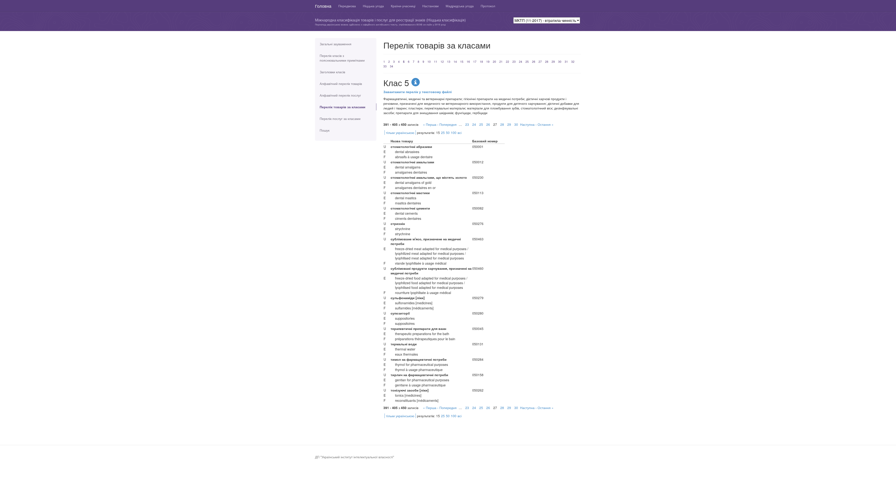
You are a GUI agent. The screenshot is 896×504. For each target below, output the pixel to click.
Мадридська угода (460, 6)
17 (474, 61)
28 (546, 61)
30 (559, 61)
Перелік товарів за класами (342, 107)
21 (501, 61)
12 (442, 61)
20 (494, 61)
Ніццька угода (373, 6)
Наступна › (528, 124)
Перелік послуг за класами (340, 118)
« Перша (429, 124)
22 (507, 61)
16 (468, 61)
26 (533, 61)
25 (527, 61)
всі (460, 132)
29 (553, 61)
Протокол (488, 6)
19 (488, 61)
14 (455, 61)
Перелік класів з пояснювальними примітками (342, 58)
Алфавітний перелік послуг (340, 95)
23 (514, 61)
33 (385, 66)
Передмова (347, 6)
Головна (323, 6)
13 (448, 61)
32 (572, 61)
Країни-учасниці (403, 6)
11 (435, 61)
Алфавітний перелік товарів (341, 83)
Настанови (430, 6)
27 (540, 61)
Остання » (545, 124)
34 (391, 66)
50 (448, 132)
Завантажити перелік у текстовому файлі (417, 91)
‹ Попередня (447, 124)
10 (429, 61)
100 (453, 132)
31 (566, 61)
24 (520, 61)
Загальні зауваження (335, 44)
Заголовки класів (332, 72)
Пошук (324, 130)
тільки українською (400, 132)
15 (461, 61)
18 (481, 61)
